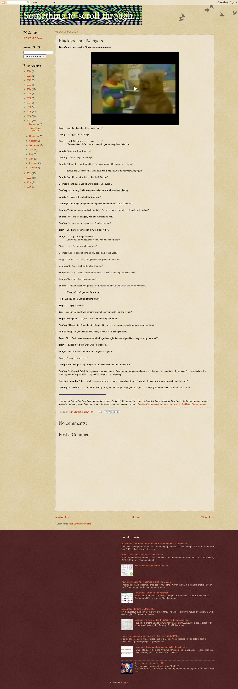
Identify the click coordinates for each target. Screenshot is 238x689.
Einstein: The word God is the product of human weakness (162, 620)
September (34, 145)
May (31, 154)
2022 (29, 80)
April (31, 159)
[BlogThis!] (109, 412)
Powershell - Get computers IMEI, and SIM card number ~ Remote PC (154, 543)
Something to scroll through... (81, 14)
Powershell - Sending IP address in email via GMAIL (146, 582)
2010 (29, 182)
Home (136, 517)
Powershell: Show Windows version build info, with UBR (161, 647)
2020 (29, 89)
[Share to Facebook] (115, 412)
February (33, 163)
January (33, 167)
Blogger (124, 682)
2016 (29, 107)
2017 (29, 103)
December (34, 124)
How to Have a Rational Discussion (151, 565)
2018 (29, 98)
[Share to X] (112, 412)
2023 (29, 76)
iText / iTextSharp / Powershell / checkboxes (142, 554)
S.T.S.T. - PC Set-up (33, 38)
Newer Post (62, 517)
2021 (29, 85)
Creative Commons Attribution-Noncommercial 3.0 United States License (172, 404)
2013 (29, 120)
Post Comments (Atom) (79, 524)
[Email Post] (100, 412)
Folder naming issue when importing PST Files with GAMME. (150, 636)
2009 (29, 187)
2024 (29, 71)
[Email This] (106, 412)
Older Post (208, 517)
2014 (29, 116)
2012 (29, 173)
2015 (29, 111)
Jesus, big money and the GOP (149, 663)
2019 (29, 93)
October (33, 141)
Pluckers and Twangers (35, 129)
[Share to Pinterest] (118, 412)
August (33, 149)
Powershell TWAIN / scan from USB (152, 593)
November (34, 136)
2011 (29, 178)
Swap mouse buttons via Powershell (138, 609)
